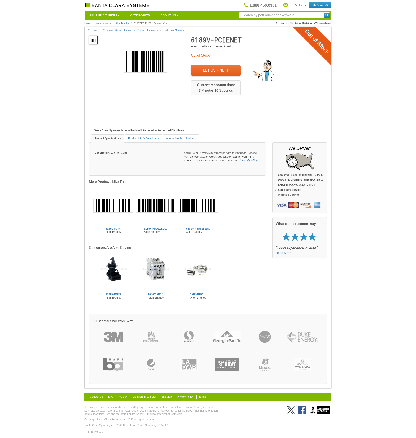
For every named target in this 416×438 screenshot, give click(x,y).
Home (87, 23)
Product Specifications (108, 138)
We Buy (122, 396)
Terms (202, 396)
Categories (140, 15)
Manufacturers (103, 15)
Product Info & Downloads (143, 138)
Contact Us (96, 396)
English (299, 5)
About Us (168, 15)
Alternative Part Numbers (181, 138)
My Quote (320, 5)
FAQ (110, 396)
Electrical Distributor (144, 396)
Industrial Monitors (174, 30)
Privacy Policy (185, 396)
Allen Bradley (249, 160)
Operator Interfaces (150, 30)
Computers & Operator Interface (120, 30)
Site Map (166, 396)
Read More (283, 252)
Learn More (324, 23)
